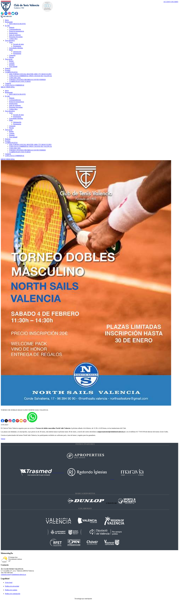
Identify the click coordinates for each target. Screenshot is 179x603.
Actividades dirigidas (16, 118)
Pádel (11, 120)
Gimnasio (12, 126)
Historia (11, 98)
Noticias (7, 139)
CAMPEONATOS (11, 143)
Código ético (13, 109)
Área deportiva (10, 111)
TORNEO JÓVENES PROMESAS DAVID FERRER (27, 150)
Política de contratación (12, 594)
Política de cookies (11, 590)
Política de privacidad (12, 586)
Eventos (7, 141)
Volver (3, 439)
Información (17, 122)
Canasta (11, 133)
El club (7, 96)
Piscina (11, 128)
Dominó (12, 135)
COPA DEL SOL (15, 148)
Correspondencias (15, 100)
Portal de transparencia (16, 102)
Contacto (8, 154)
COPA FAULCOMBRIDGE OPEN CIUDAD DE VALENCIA (30, 146)
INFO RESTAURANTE (17, 94)
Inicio (7, 90)
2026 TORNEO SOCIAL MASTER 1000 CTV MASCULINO (30, 144)
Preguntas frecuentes (16, 107)
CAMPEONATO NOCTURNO (20, 152)
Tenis (11, 113)
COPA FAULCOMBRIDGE (14, 156)
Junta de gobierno (15, 105)
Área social (8, 129)
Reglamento (17, 116)
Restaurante (9, 92)
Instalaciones (13, 103)
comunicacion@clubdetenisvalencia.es (13, 574)
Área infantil (13, 137)
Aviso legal (8, 582)
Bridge (11, 131)
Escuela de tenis (18, 115)
